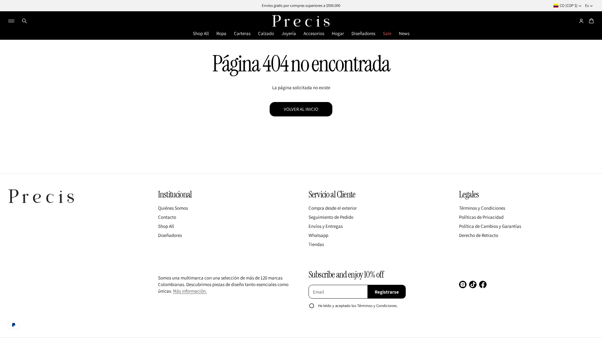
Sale (387, 33)
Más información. (190, 291)
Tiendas (316, 244)
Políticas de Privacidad (481, 217)
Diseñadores (363, 33)
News (404, 33)
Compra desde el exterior (333, 208)
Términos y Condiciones (482, 208)
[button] (24, 21)
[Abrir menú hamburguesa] (11, 21)
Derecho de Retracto (478, 235)
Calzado (266, 33)
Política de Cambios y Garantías (490, 226)
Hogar (338, 33)
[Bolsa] (590, 21)
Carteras (242, 33)
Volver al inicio (301, 109)
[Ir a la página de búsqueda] (24, 21)
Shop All (201, 33)
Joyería (289, 33)
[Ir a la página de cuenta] (581, 21)
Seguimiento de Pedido (331, 217)
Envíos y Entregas (326, 226)
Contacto (167, 217)
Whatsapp (318, 235)
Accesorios (314, 33)
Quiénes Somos (173, 208)
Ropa (221, 33)
